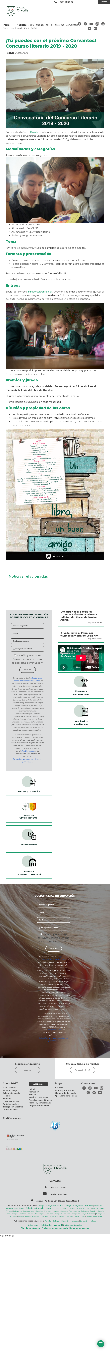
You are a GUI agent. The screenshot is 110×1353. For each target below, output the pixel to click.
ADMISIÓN (38, 1084)
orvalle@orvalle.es (58, 1194)
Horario (6, 1096)
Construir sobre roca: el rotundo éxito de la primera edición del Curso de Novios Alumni (78, 615)
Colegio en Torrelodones (70, 1211)
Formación (34, 1092)
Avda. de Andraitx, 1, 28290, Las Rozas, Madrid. (58, 1201)
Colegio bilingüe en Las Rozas (79, 1205)
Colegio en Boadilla (89, 1211)
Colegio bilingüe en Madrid (50, 1205)
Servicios (33, 1094)
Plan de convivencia (30, 1228)
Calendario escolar (12, 1093)
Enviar (27, 670)
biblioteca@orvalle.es (40, 291)
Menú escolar (9, 1088)
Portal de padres (10, 1104)
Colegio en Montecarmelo (23, 1211)
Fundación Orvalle (82, 1070)
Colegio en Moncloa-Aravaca (47, 1211)
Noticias (21, 25)
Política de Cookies (72, 1225)
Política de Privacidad (51, 1225)
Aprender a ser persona (66, 1096)
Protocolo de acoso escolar (55, 1228)
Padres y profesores (64, 1090)
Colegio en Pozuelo (35, 1208)
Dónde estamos (10, 1109)
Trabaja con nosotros (13, 1107)
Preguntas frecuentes (39, 1105)
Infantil (32, 1089)
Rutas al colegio (10, 1090)
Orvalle (34, 132)
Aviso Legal (33, 1225)
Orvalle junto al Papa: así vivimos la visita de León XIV (79, 634)
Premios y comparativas (40, 1103)
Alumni (27, 1070)
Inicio (6, 25)
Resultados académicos (40, 1100)
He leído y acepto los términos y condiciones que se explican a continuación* (27, 659)
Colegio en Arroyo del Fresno (79, 1208)
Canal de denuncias (79, 1228)
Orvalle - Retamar (11, 1101)
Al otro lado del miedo (65, 1093)
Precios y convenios (38, 1097)
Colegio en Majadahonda (56, 1208)
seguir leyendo (95, 623)
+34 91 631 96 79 (66, 2)
